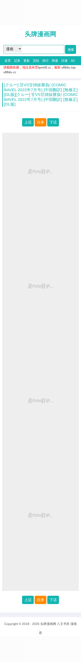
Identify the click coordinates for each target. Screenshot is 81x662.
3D (73, 60)
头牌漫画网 (40, 34)
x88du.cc (9, 72)
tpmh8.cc (44, 67)
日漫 (64, 60)
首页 (7, 60)
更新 (26, 60)
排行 (45, 60)
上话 (28, 122)
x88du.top (68, 67)
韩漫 (55, 60)
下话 (53, 122)
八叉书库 (63, 624)
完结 (36, 60)
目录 (40, 122)
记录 (17, 60)
